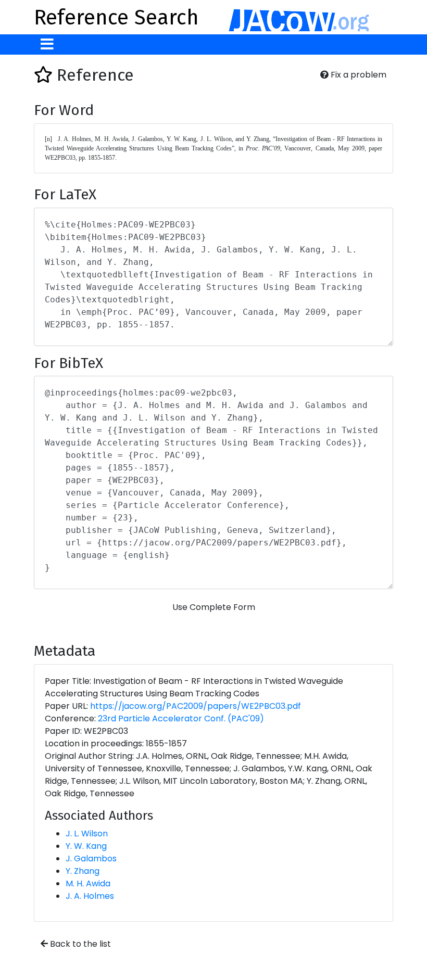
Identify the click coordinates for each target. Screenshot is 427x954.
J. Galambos (91, 858)
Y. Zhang (82, 871)
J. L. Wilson (87, 833)
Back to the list (79, 944)
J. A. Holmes (90, 896)
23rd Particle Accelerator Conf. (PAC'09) (181, 718)
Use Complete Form (213, 607)
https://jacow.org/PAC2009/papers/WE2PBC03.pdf (195, 706)
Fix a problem (357, 75)
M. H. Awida (88, 883)
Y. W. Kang (86, 846)
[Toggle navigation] (47, 44)
